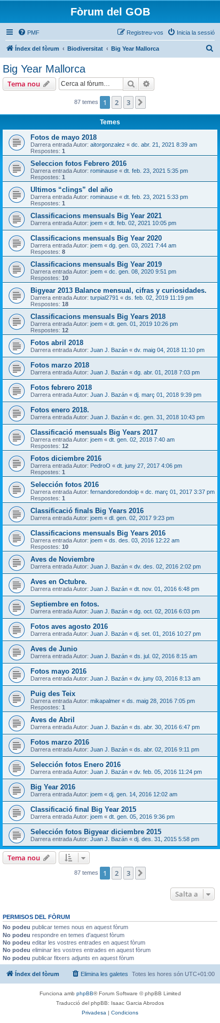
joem (96, 223)
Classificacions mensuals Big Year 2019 (96, 264)
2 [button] (117, 102)
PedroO (100, 465)
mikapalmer (105, 701)
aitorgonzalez (107, 144)
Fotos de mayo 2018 (63, 137)
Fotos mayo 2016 (58, 671)
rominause (103, 170)
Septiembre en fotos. (64, 604)
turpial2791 (104, 297)
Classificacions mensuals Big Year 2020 (96, 238)
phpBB (84, 993)
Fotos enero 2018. (59, 410)
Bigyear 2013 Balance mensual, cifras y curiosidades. (118, 290)
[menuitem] (29, 32)
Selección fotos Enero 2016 (75, 765)
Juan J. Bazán (109, 350)
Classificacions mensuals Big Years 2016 (98, 533)
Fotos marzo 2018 (59, 365)
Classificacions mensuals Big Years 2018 (98, 317)
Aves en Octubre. (58, 582)
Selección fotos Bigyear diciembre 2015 (95, 832)
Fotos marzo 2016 (59, 742)
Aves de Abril (52, 720)
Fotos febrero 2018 (61, 387)
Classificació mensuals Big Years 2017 (94, 432)
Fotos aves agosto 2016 (69, 626)
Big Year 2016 (52, 787)
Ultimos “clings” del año (71, 190)
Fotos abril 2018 (56, 343)
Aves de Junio (53, 649)
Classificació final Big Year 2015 (83, 809)
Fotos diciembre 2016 (65, 458)
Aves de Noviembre (62, 559)
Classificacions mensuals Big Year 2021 (96, 216)
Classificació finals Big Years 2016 (87, 511)
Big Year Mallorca (44, 69)
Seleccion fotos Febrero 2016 (78, 163)
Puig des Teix (52, 694)
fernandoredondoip (114, 492)
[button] (140, 102)
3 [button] (128, 102)
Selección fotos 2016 (64, 485)
